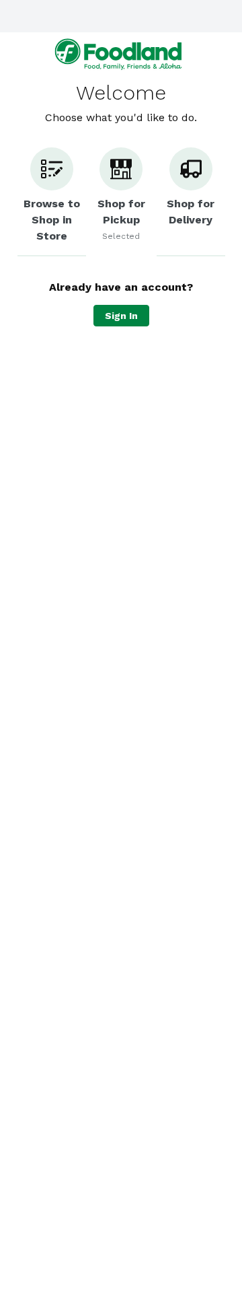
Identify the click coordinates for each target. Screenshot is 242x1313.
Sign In (121, 315)
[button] (51, 201)
